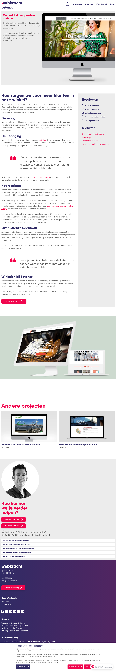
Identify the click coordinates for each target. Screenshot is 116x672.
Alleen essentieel (74, 667)
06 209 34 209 (11, 535)
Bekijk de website (12, 301)
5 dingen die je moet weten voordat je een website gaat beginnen (28, 641)
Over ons (68, 4)
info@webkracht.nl (9, 581)
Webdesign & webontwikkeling (13, 623)
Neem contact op (12, 519)
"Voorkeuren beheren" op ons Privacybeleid (55, 662)
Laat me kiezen (21, 667)
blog (112, 4)
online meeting (38, 532)
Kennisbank (101, 4)
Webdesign (86, 137)
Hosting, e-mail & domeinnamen (95, 144)
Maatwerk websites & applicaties (14, 625)
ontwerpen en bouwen (40, 177)
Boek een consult (12, 525)
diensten (89, 4)
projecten (77, 4)
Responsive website (90, 140)
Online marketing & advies (93, 134)
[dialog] (58, 657)
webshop (42, 140)
